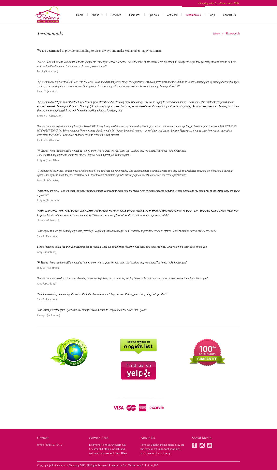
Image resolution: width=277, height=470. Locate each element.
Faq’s (212, 15)
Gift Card (172, 15)
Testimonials (193, 15)
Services (116, 15)
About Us (97, 15)
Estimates (135, 15)
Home (80, 15)
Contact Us (229, 15)
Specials (154, 15)
